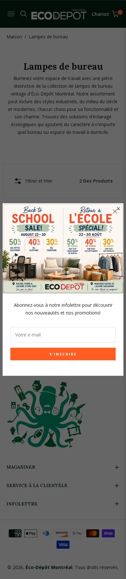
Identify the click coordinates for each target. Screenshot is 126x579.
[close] (115, 211)
